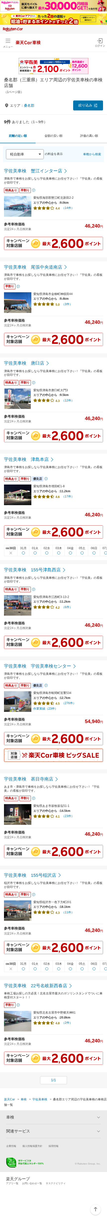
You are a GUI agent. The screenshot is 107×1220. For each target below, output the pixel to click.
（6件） (67, 607)
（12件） (68, 400)
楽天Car (9, 1099)
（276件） (69, 703)
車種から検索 (92, 154)
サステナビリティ (56, 1183)
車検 (24, 1099)
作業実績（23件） (45, 708)
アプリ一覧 (12, 1183)
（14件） (68, 208)
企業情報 (11, 1146)
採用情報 (53, 1146)
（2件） (67, 1023)
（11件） (68, 912)
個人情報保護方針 (32, 1146)
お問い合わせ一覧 (32, 1183)
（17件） (68, 496)
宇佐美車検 (39, 1099)
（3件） (67, 304)
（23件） (68, 816)
